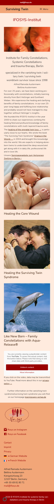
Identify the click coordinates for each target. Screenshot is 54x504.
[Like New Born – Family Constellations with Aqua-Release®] (27, 330)
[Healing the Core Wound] (27, 208)
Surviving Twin (17, 9)
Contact (8, 442)
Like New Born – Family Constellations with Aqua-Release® (22, 340)
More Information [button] (27, 372)
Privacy (7, 451)
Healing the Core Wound (21, 213)
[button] (4, 499)
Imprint (7, 447)
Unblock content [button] (27, 367)
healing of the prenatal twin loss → (24, 129)
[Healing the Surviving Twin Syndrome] (27, 267)
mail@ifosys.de (26, 2)
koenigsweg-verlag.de (35, 397)
